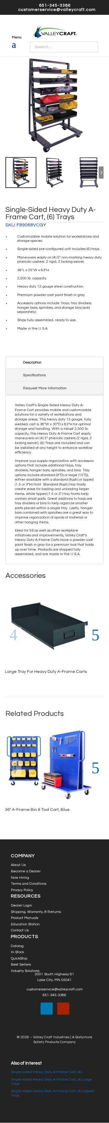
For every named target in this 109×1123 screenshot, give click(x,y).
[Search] (92, 47)
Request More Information (45, 388)
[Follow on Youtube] (63, 1009)
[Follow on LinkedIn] (47, 1009)
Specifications (34, 375)
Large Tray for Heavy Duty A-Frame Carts (46, 672)
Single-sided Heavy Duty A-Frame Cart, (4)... (47, 1072)
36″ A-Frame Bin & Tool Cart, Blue (37, 810)
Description (32, 362)
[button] (96, 635)
